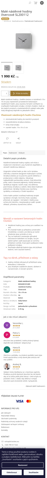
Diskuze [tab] (22, 153)
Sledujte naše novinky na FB (15, 448)
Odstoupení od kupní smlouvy (12, 424)
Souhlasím (33, 472)
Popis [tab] (5, 153)
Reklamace (5, 427)
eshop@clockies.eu (12, 441)
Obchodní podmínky (9, 418)
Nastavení (22, 465)
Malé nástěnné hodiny (27, 281)
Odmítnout (12, 472)
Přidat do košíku (22, 93)
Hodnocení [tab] (13, 153)
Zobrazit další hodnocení (35, 386)
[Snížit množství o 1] (9, 94)
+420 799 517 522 (11, 445)
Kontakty (4, 430)
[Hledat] (30, 3)
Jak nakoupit (5, 413)
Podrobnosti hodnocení (33, 21)
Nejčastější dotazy (8, 416)
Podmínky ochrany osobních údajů (14, 421)
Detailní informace (8, 132)
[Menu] (42, 3)
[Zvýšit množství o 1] (9, 92)
